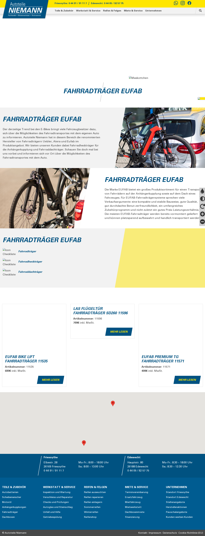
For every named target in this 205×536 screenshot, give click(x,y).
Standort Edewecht (177, 497)
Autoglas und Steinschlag (58, 507)
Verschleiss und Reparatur (58, 497)
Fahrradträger (10, 512)
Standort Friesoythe (177, 492)
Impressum (155, 533)
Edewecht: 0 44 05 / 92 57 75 (107, 3)
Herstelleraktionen (176, 507)
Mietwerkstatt (133, 507)
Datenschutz (170, 533)
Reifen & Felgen (112, 10)
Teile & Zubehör (64, 10)
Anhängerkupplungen (14, 507)
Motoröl (6, 502)
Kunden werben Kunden (179, 517)
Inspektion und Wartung (56, 492)
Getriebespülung (52, 517)
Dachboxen (8, 517)
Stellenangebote (175, 502)
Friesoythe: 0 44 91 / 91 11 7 (71, 3)
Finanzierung (132, 517)
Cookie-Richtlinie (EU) (190, 533)
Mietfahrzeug (132, 502)
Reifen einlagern (93, 502)
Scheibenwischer (11, 497)
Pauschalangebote (176, 512)
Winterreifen (91, 512)
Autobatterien (10, 492)
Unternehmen (153, 10)
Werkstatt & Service (88, 10)
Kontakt (142, 533)
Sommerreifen (92, 507)
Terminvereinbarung (136, 492)
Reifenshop (90, 517)
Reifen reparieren (93, 497)
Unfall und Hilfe (51, 512)
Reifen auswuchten (95, 492)
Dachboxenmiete (134, 512)
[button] (84, 443)
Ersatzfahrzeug (133, 497)
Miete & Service (133, 10)
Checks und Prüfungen (56, 502)
